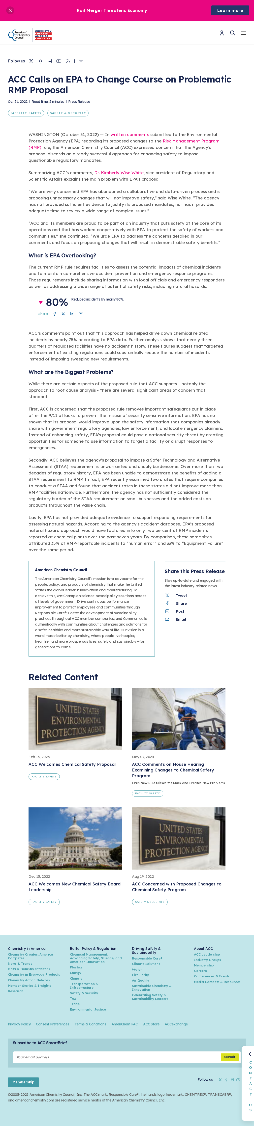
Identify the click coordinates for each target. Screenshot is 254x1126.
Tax (73, 998)
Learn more (230, 10)
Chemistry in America (27, 948)
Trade (75, 1004)
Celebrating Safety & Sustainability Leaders (150, 997)
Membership (204, 965)
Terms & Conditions (90, 1024)
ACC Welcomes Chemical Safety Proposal (72, 764)
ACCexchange (176, 1024)
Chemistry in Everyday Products (34, 974)
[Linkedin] (49, 61)
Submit (229, 1057)
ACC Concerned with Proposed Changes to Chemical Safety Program (177, 886)
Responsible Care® (147, 958)
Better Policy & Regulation (93, 948)
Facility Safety (26, 113)
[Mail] (81, 314)
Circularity (140, 975)
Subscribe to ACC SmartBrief (40, 1042)
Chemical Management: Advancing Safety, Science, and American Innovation (96, 958)
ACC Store (151, 1024)
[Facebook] (40, 61)
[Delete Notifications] (10, 10)
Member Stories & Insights (29, 986)
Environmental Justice (88, 1009)
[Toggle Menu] (243, 33)
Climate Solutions (146, 964)
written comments (130, 134)
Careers (200, 971)
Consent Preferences (52, 1024)
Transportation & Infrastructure (84, 985)
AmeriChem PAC (125, 1024)
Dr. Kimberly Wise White (119, 172)
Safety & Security (68, 113)
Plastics (76, 967)
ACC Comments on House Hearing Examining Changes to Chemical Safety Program (173, 770)
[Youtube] (59, 61)
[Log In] (221, 35)
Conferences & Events (211, 976)
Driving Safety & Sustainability (146, 950)
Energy (75, 973)
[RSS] (68, 61)
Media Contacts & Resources (217, 982)
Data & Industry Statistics (29, 969)
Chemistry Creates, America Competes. (30, 956)
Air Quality (140, 980)
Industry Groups (207, 960)
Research (15, 991)
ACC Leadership (207, 954)
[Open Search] (232, 32)
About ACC (203, 948)
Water (137, 969)
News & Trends (20, 963)
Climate (76, 978)
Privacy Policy (19, 1024)
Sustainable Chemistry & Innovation (152, 987)
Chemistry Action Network (29, 980)
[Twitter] (31, 61)
